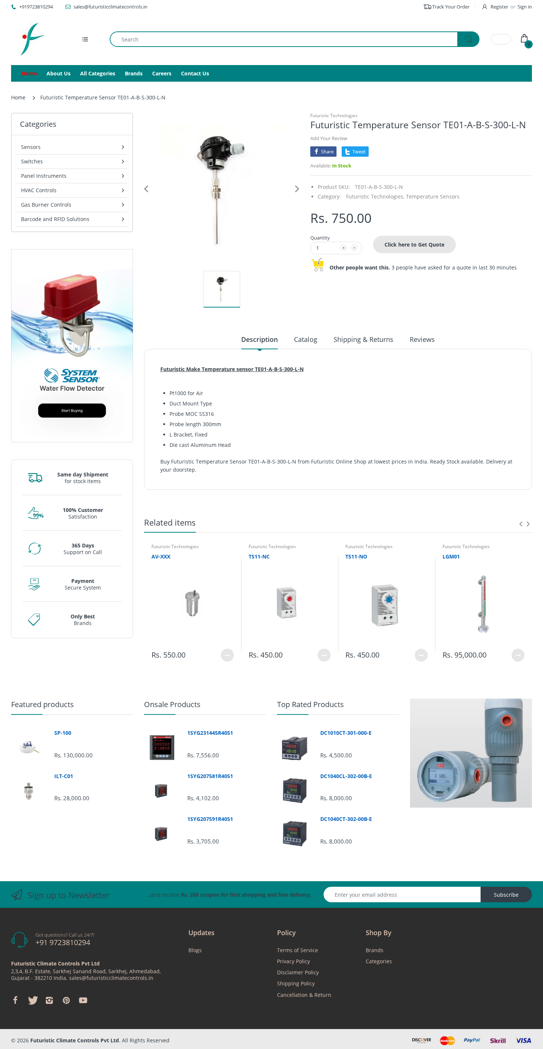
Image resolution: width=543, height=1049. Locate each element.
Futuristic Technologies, (375, 196)
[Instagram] (49, 1000)
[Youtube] (83, 1000)
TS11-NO (356, 556)
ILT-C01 (63, 776)
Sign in (525, 6)
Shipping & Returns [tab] (363, 339)
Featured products (42, 704)
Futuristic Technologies (334, 115)
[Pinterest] (66, 1000)
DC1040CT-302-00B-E (346, 819)
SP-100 (62, 733)
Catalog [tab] (305, 339)
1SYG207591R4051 (210, 819)
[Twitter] (32, 1000)
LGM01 (451, 556)
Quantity (320, 237)
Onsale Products (172, 704)
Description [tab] (259, 339)
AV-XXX (160, 556)
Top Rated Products (310, 704)
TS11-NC (259, 556)
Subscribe (506, 894)
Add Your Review (328, 138)
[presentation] (521, 523)
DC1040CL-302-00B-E (346, 776)
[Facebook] (15, 1000)
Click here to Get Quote (414, 244)
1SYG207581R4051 (210, 776)
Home (18, 97)
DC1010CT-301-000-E (346, 733)
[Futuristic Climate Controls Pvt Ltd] (29, 39)
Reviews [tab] (422, 339)
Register (499, 6)
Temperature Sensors (433, 196)
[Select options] (227, 655)
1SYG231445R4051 (210, 733)
